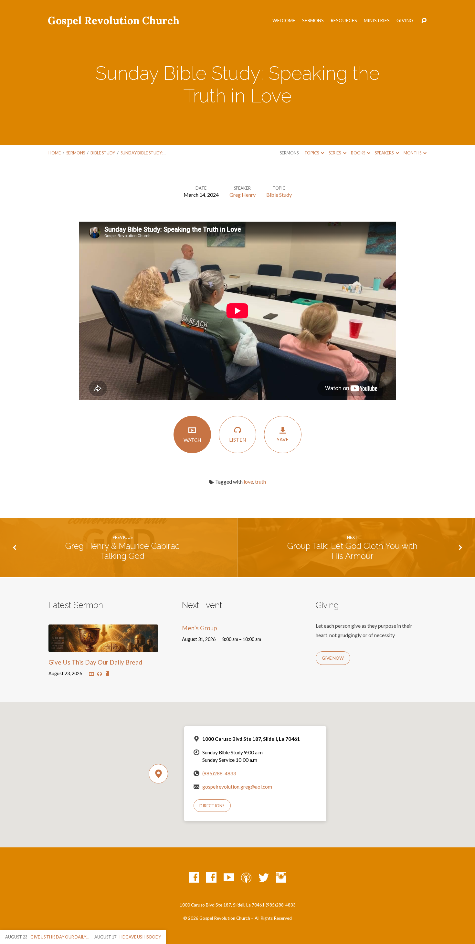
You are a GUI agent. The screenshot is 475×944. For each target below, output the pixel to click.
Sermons (313, 20)
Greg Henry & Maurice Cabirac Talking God (122, 551)
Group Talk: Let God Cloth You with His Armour (352, 551)
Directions (212, 805)
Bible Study (102, 152)
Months (413, 152)
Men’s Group (199, 628)
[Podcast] (246, 877)
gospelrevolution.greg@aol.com (237, 787)
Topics (312, 152)
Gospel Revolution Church (113, 20)
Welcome (283, 20)
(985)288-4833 (219, 773)
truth (260, 481)
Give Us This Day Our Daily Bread (95, 662)
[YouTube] (229, 877)
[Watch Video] (91, 674)
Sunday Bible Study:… (143, 152)
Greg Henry (242, 195)
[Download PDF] (107, 674)
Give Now (333, 658)
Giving (404, 20)
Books (358, 152)
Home (54, 152)
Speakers (384, 152)
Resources (344, 20)
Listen (237, 440)
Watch (192, 440)
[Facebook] (194, 877)
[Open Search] (424, 20)
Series (335, 152)
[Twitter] (264, 877)
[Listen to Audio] (99, 674)
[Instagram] (281, 877)
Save (283, 439)
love (248, 481)
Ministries (377, 20)
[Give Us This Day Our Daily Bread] (103, 647)
